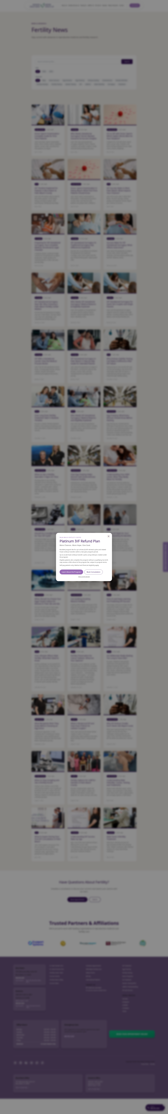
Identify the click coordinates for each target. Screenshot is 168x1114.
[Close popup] (108, 536)
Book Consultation (93, 572)
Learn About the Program (71, 572)
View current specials (84, 577)
